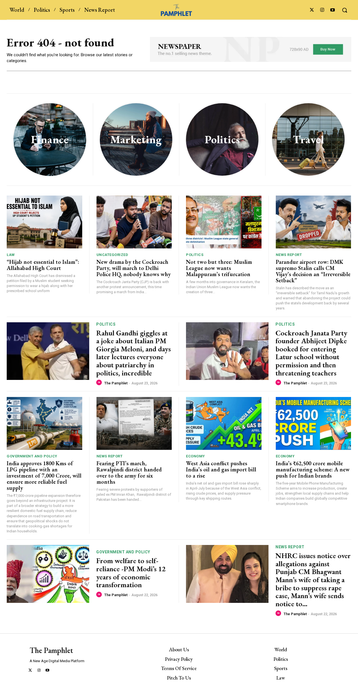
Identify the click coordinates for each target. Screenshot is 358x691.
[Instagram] (322, 10)
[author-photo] (99, 383)
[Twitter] (311, 10)
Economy (195, 456)
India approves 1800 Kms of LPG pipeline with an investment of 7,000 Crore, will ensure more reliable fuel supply (44, 476)
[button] (344, 10)
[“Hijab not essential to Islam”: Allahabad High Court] (44, 222)
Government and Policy (32, 456)
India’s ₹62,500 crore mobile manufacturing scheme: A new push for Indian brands (313, 469)
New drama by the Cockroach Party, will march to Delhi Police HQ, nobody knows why (133, 268)
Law (11, 255)
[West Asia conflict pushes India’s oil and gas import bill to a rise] (224, 423)
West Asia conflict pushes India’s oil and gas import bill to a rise (221, 469)
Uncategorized (112, 255)
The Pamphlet (116, 383)
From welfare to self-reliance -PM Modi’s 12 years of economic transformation (131, 572)
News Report (289, 255)
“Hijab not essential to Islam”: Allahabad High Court (43, 265)
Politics (194, 255)
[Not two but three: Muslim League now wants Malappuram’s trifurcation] (224, 222)
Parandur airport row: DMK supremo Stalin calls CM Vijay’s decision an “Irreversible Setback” (313, 271)
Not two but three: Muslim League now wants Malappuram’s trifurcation (219, 268)
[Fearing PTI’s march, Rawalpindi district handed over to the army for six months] (134, 423)
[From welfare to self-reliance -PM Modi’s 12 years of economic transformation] (48, 574)
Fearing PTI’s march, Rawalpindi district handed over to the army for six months (129, 472)
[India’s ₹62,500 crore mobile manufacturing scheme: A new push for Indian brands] (313, 423)
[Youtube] (332, 10)
